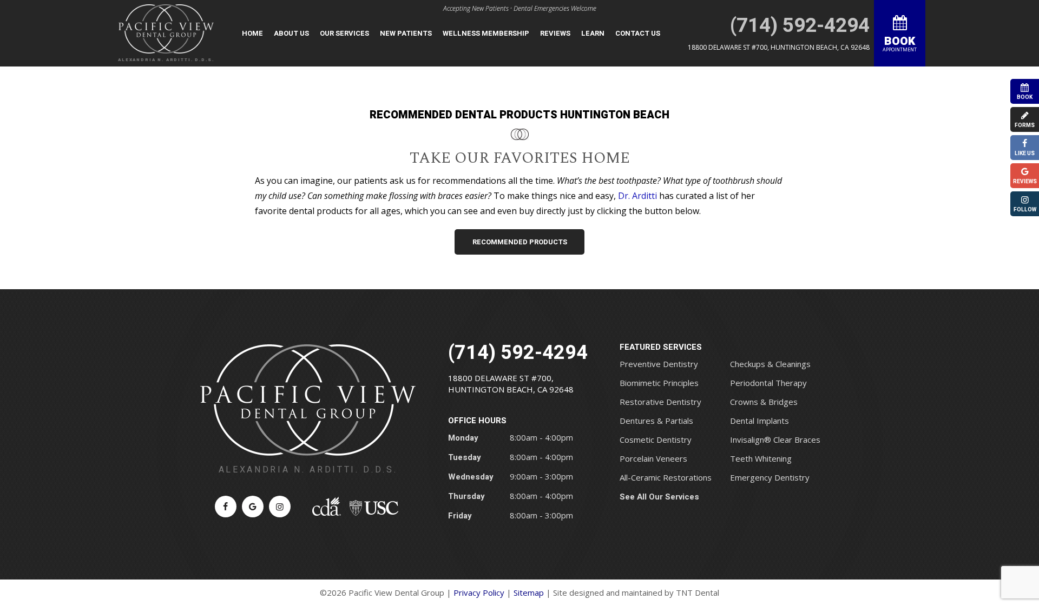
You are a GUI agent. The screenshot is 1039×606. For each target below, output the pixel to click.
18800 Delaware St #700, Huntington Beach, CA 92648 (779, 47)
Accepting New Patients (476, 8)
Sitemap (529, 592)
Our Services (344, 33)
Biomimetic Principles (659, 382)
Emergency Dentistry (770, 477)
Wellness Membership (486, 33)
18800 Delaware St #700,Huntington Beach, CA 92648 (511, 383)
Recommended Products (519, 242)
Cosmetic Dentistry (656, 439)
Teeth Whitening (761, 458)
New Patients (406, 33)
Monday (463, 438)
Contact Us (637, 33)
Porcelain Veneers (653, 458)
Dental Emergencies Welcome (555, 8)
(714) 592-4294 (800, 25)
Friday (460, 516)
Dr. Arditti (637, 196)
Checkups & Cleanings (770, 363)
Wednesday (471, 477)
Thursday (466, 496)
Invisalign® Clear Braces (775, 439)
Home (252, 33)
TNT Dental (697, 592)
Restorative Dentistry (660, 401)
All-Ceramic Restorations (666, 477)
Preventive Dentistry (659, 363)
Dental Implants (759, 420)
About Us (291, 33)
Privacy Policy (478, 592)
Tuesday (464, 457)
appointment (900, 43)
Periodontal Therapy (768, 382)
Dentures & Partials (656, 420)
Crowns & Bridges (764, 401)
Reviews (555, 33)
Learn (592, 33)
